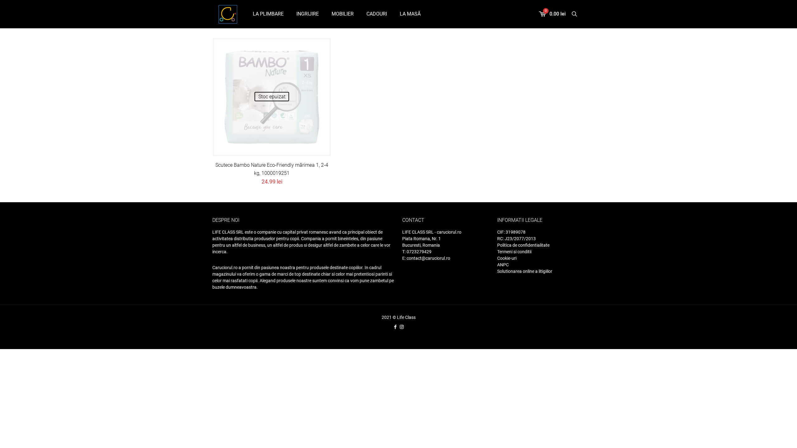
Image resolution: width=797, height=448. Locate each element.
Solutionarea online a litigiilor (524, 271)
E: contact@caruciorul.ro (426, 258)
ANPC (503, 264)
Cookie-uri (506, 258)
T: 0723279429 (417, 251)
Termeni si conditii (514, 251)
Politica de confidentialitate (523, 245)
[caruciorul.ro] (228, 14)
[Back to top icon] (771, 438)
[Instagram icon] (401, 327)
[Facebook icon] (395, 327)
